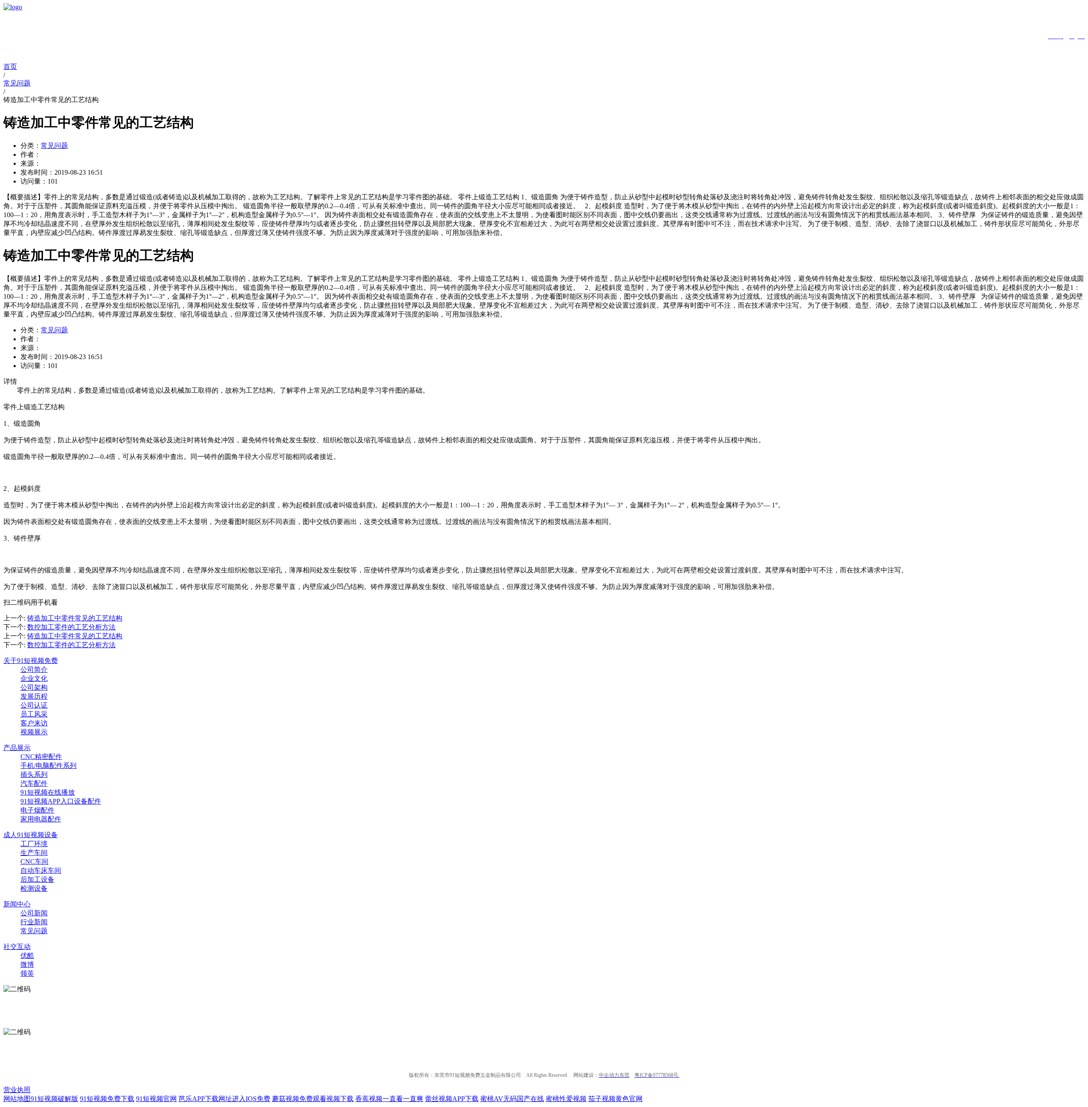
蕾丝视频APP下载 (452, 1098)
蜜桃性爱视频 (566, 1098)
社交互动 (17, 946)
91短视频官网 (156, 1098)
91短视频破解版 (54, 1098)
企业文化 (34, 678)
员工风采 (34, 714)
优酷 (27, 955)
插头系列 (34, 774)
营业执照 (17, 1089)
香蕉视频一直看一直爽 (389, 1098)
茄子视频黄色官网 (615, 1098)
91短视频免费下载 (107, 1098)
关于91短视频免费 (30, 660)
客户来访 (34, 723)
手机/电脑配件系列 (48, 765)
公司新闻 (34, 913)
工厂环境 (34, 843)
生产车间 (34, 852)
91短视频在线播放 (47, 792)
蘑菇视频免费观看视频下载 (313, 1098)
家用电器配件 (40, 819)
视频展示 (34, 732)
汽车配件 (34, 783)
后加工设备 (37, 879)
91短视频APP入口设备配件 (60, 801)
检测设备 (34, 888)
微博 (27, 964)
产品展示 (17, 747)
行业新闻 (34, 922)
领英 (27, 973)
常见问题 (54, 145)
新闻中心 (17, 904)
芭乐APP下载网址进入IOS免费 (224, 1098)
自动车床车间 (40, 870)
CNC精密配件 (41, 756)
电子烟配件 (37, 810)
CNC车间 (34, 861)
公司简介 (34, 669)
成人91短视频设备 (30, 834)
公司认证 (34, 705)
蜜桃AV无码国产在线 (512, 1098)
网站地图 (17, 1098)
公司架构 (34, 687)
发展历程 (34, 696)
